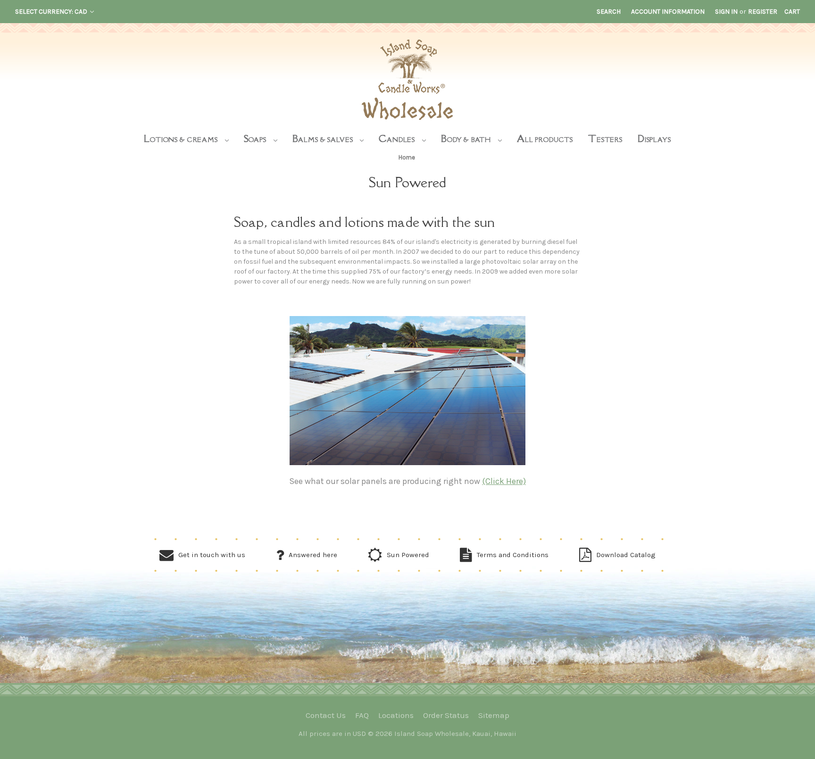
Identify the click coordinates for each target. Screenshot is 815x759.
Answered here (313, 554)
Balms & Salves (323, 138)
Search (609, 12)
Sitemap (493, 715)
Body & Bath (467, 138)
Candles (398, 138)
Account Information (668, 12)
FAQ (362, 715)
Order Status (446, 715)
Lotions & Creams (181, 138)
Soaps (256, 138)
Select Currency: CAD (52, 12)
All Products (545, 138)
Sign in (726, 12)
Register (762, 12)
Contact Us (326, 715)
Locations (396, 715)
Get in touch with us (211, 554)
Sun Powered (408, 554)
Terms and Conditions (513, 554)
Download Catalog (626, 554)
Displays (654, 138)
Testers (605, 138)
